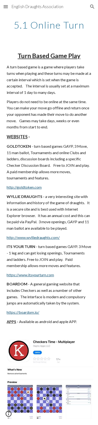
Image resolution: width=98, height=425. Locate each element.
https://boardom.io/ (23, 312)
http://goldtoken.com (24, 187)
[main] (49, 25)
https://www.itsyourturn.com (30, 275)
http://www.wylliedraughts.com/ (33, 237)
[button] (5, 6)
